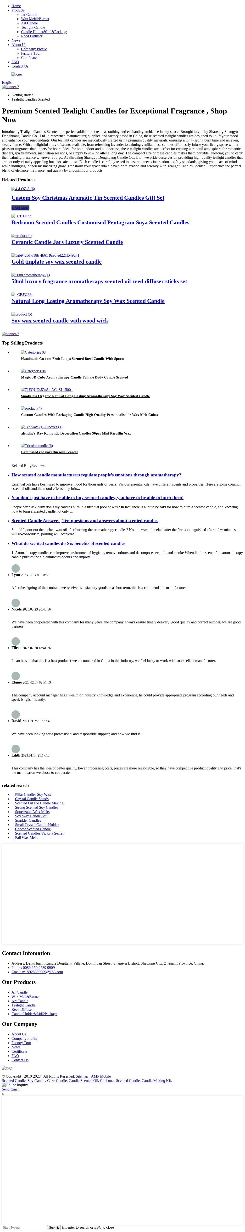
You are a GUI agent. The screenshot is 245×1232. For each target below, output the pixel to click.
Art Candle (29, 23)
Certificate (29, 58)
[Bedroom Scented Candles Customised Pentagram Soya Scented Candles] (21, 216)
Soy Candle (36, 1081)
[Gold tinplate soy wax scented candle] (45, 255)
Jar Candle (29, 14)
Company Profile (34, 49)
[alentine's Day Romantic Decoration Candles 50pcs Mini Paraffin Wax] (41, 427)
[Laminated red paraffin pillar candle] (37, 446)
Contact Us (19, 66)
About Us (18, 45)
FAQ (15, 62)
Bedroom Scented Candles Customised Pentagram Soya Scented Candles (100, 222)
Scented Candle (14, 1081)
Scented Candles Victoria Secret (39, 833)
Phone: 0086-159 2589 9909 (33, 968)
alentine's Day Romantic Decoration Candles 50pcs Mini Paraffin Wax (76, 433)
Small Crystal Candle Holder (37, 825)
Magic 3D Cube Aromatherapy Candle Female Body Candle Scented (74, 377)
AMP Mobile (101, 1076)
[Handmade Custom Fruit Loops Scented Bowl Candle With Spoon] (33, 352)
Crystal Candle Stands (32, 799)
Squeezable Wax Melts (32, 812)
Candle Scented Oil (83, 1081)
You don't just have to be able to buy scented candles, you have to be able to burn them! (97, 497)
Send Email (10, 1089)
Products (18, 10)
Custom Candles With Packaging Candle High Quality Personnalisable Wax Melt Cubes (89, 415)
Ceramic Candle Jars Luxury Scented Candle (67, 242)
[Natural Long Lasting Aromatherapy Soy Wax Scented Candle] (21, 295)
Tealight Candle (33, 27)
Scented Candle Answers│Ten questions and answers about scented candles (84, 520)
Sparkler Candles (28, 820)
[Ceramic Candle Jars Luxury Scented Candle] (21, 236)
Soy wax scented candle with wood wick (59, 320)
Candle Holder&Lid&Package (44, 32)
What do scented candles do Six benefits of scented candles (68, 543)
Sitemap (82, 1076)
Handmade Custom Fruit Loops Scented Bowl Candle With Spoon (72, 359)
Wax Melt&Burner (35, 19)
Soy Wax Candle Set (30, 816)
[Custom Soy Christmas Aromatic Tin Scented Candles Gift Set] (23, 189)
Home (16, 6)
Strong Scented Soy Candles (36, 807)
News (15, 40)
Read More (20, 208)
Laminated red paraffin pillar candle (49, 452)
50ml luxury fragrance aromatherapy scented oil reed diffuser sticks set (99, 281)
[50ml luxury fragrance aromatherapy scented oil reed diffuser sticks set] (30, 275)
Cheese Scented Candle (33, 829)
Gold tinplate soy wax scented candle (56, 262)
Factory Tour (31, 53)
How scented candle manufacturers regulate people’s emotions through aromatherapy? (96, 474)
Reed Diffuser (31, 36)
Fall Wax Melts (26, 838)
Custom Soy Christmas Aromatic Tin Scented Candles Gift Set (87, 198)
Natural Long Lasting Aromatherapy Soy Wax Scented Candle (88, 301)
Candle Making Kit (156, 1081)
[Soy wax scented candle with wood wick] (21, 314)
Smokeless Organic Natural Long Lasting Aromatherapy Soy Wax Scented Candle (85, 396)
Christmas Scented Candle (120, 1081)
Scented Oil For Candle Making (39, 803)
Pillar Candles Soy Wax (33, 794)
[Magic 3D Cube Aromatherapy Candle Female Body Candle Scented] (33, 371)
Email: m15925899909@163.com (37, 972)
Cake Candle (57, 1081)
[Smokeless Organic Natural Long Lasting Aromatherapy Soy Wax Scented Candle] (47, 390)
